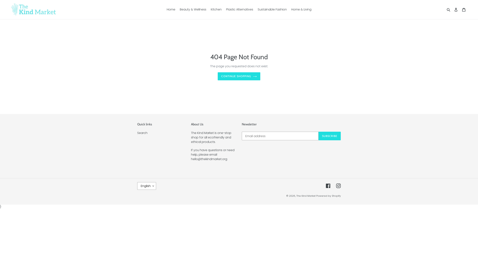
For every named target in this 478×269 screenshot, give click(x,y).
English (146, 186)
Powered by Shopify (328, 196)
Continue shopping (236, 76)
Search (142, 133)
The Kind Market (306, 196)
